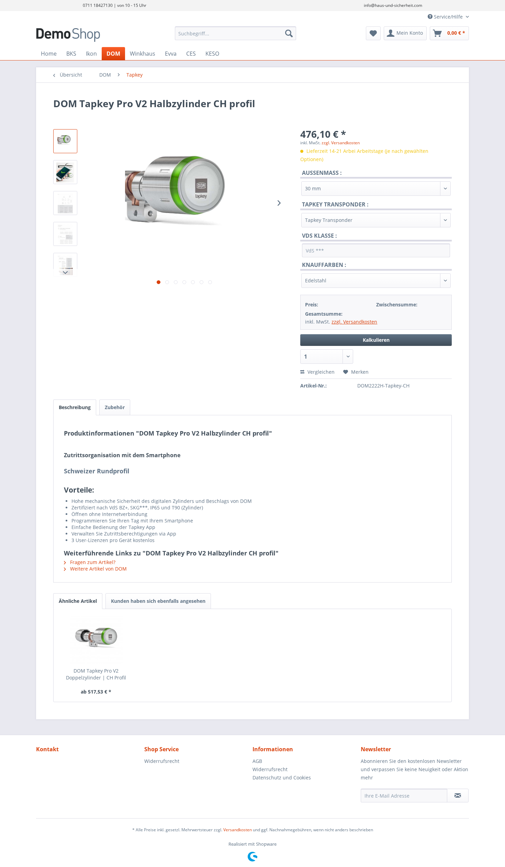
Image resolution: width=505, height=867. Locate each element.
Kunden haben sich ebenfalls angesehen (158, 601)
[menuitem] (235, 33)
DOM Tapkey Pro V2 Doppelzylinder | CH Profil (96, 674)
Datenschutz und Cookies (281, 777)
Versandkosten (237, 830)
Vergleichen (320, 372)
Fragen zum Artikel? (92, 562)
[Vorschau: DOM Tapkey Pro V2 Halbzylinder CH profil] (65, 141)
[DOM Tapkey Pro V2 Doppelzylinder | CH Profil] (96, 640)
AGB (257, 761)
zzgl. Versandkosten (341, 143)
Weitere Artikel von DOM (98, 568)
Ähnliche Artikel (78, 601)
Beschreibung (75, 407)
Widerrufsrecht (161, 761)
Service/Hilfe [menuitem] (448, 16)
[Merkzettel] (373, 33)
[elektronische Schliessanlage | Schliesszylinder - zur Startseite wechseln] (89, 35)
